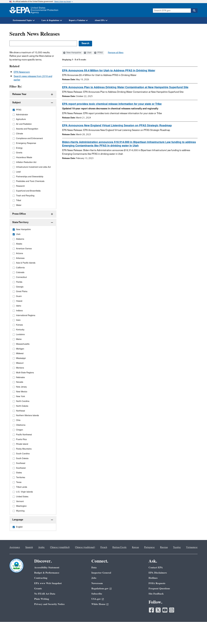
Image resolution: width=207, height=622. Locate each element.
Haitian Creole (119, 547)
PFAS (100, 53)
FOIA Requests (157, 583)
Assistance (14, 547)
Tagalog (177, 547)
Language (17, 519)
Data (94, 567)
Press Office (19, 213)
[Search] (194, 10)
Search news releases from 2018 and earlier (33, 78)
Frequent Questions (159, 588)
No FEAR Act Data (44, 593)
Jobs (93, 577)
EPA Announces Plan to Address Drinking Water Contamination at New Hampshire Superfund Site (125, 87)
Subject (16, 102)
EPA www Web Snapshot (48, 583)
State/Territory (20, 222)
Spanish (29, 547)
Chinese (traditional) (85, 547)
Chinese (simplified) (60, 547)
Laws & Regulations (50, 20)
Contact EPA (156, 567)
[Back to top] (199, 614)
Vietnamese (192, 547)
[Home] (34, 10)
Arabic (41, 547)
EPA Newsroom (22, 72)
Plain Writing (41, 598)
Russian (164, 547)
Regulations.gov (100, 588)
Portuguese (149, 547)
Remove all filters (115, 53)
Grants (38, 588)
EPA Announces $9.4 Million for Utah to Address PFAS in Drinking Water (108, 70)
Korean (135, 547)
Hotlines (153, 577)
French (103, 547)
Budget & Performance (46, 572)
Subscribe (96, 593)
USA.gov (96, 598)
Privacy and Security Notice (49, 604)
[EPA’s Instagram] (171, 610)
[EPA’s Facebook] (151, 610)
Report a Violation (77, 20)
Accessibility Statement (46, 567)
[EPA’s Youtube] (165, 610)
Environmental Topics (22, 20)
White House (98, 604)
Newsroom (97, 583)
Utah (88, 53)
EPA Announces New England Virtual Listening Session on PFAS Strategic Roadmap (117, 125)
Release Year (19, 94)
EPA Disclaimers (158, 572)
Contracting (40, 577)
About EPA (100, 20)
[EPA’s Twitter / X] (158, 610)
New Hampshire (73, 53)
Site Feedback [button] (156, 593)
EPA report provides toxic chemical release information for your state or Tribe (112, 104)
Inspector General (101, 572)
